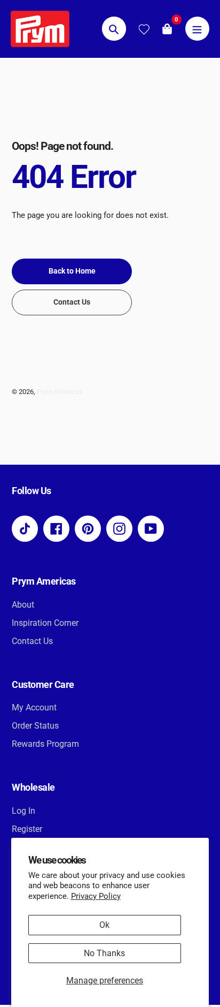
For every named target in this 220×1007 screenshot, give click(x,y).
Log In (23, 811)
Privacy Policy (96, 896)
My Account (34, 707)
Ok (104, 925)
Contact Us (32, 641)
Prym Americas (60, 392)
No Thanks (104, 953)
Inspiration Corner (45, 623)
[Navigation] (197, 29)
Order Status (35, 726)
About (23, 605)
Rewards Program (45, 744)
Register (27, 829)
